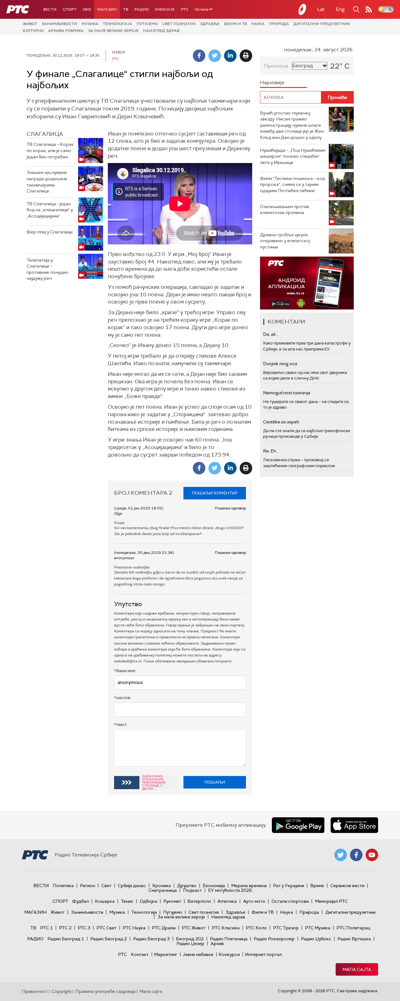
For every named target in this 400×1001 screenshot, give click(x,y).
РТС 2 (65, 928)
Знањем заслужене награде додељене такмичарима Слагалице (47, 182)
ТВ (125, 9)
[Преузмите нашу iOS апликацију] (354, 825)
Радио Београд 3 (151, 939)
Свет (106, 885)
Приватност (35, 991)
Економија (214, 885)
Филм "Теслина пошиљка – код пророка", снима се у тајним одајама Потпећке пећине (292, 184)
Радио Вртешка (354, 939)
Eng (340, 9)
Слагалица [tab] (45, 134)
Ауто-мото (254, 901)
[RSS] (368, 9)
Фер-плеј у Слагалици (49, 232)
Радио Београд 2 (108, 939)
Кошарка (105, 901)
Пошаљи (214, 782)
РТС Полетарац (353, 928)
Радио (141, 9)
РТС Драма (164, 928)
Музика (90, 23)
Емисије (165, 9)
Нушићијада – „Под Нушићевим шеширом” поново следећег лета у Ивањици (292, 156)
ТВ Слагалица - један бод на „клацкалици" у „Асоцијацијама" (50, 210)
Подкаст (192, 890)
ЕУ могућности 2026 (230, 890)
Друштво (187, 885)
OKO (87, 9)
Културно (33, 30)
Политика (63, 885)
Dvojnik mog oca (280, 363)
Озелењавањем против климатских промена (284, 210)
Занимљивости (59, 23)
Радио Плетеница (229, 939)
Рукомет (172, 901)
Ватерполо (199, 901)
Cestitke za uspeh (281, 422)
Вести (50, 9)
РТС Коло (256, 928)
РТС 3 (84, 928)
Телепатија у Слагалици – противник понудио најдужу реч (47, 269)
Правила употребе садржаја (105, 991)
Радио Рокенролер (274, 939)
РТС (185, 9)
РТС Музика (317, 928)
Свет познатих (179, 23)
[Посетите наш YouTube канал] (372, 855)
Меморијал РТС (331, 901)
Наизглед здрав (161, 30)
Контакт (140, 954)
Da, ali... (270, 334)
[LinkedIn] (230, 55)
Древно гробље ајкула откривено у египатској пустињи (285, 241)
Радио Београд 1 (66, 939)
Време (317, 885)
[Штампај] (246, 55)
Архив (217, 943)
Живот (30, 23)
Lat (321, 9)
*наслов (122, 697)
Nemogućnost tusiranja (286, 393)
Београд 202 (190, 939)
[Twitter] (214, 55)
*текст (120, 724)
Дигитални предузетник (321, 23)
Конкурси (229, 954)
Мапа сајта (356, 969)
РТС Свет (107, 928)
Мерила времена (249, 885)
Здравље (210, 23)
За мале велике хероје (113, 30)
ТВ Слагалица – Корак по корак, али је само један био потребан (50, 150)
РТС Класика (226, 928)
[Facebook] (199, 55)
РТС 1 (46, 928)
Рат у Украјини (288, 885)
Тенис (127, 901)
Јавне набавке (197, 954)
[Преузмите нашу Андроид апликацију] (298, 825)
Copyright (62, 991)
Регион (87, 885)
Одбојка (148, 901)
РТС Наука (134, 928)
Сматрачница (162, 890)
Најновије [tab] (272, 82)
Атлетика (227, 901)
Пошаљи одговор (230, 508)
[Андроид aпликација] (307, 283)
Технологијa (117, 23)
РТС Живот (194, 928)
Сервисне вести (347, 885)
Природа (279, 23)
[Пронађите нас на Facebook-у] (356, 855)
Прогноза (276, 66)
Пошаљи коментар (215, 493)
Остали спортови (290, 901)
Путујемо (147, 23)
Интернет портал (263, 954)
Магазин (107, 9)
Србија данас (132, 885)
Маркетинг (165, 954)
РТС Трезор (286, 928)
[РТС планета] (302, 9)
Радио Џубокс (316, 939)
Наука (258, 23)
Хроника (161, 885)
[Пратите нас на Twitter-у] (340, 855)
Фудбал (80, 901)
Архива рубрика (66, 30)
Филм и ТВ (235, 23)
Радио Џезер (190, 943)
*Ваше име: (125, 670)
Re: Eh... (271, 451)
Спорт (70, 9)
